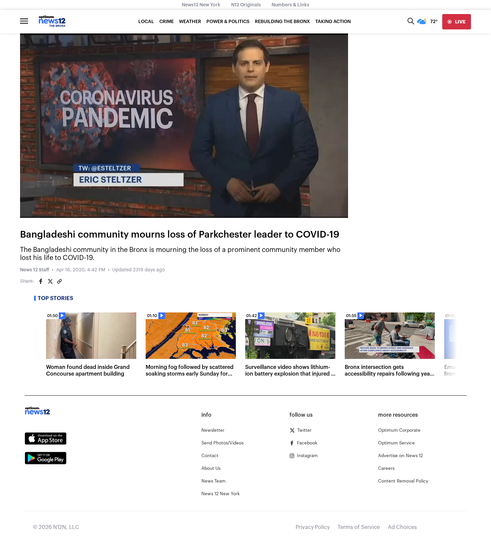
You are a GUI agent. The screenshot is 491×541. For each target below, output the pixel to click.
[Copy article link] (59, 281)
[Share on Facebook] (40, 281)
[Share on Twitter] (50, 281)
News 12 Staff (34, 270)
